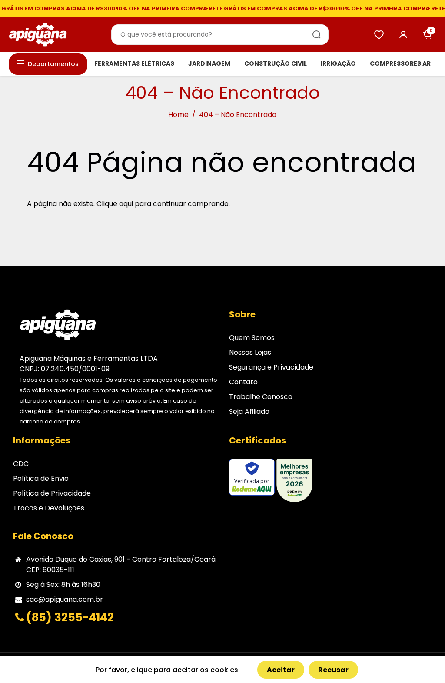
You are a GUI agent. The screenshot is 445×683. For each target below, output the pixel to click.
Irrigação (338, 63)
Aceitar (281, 670)
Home (178, 115)
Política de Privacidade (52, 493)
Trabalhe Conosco (260, 397)
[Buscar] (317, 35)
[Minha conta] (403, 34)
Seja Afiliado (249, 411)
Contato (243, 382)
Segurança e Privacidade (271, 367)
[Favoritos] (379, 34)
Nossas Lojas (250, 352)
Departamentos (53, 64)
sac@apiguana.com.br (64, 599)
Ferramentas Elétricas (134, 63)
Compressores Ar (400, 63)
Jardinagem (209, 63)
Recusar (333, 670)
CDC (21, 464)
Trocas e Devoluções (48, 508)
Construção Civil (275, 63)
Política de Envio (41, 478)
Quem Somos (252, 338)
